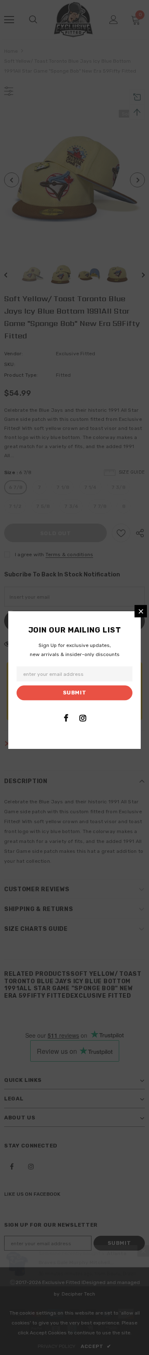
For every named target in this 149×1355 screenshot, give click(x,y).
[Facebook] (66, 718)
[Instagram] (83, 718)
